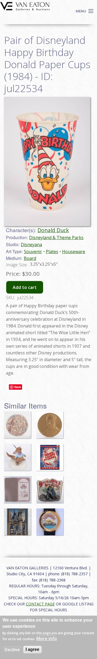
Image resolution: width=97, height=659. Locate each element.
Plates (52, 251)
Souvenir (33, 251)
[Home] (25, 6)
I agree (32, 649)
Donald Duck (53, 230)
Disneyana (31, 244)
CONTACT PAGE (40, 603)
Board (30, 258)
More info (46, 638)
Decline (12, 650)
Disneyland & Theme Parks (56, 237)
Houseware (73, 251)
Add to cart (25, 287)
